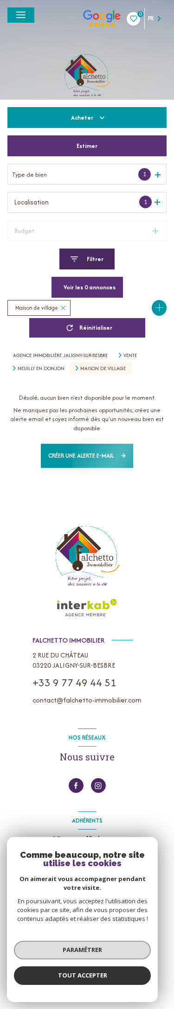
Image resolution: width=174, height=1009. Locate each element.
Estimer (87, 145)
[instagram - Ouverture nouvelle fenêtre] (98, 785)
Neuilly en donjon (41, 368)
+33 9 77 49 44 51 (74, 682)
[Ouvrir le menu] (20, 15)
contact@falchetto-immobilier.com (87, 700)
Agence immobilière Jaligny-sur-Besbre (60, 355)
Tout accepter (82, 975)
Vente (130, 355)
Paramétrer (82, 949)
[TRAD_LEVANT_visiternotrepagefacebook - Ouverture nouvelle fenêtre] (76, 785)
